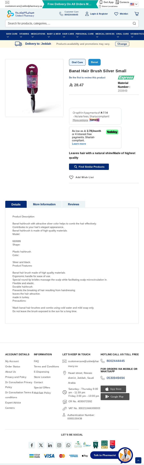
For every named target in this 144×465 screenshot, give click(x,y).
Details (16, 204)
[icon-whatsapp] (68, 445)
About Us (10, 371)
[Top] (138, 460)
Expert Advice (13, 402)
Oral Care (77, 62)
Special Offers (42, 387)
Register (103, 14)
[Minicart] (137, 14)
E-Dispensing (41, 371)
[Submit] (134, 22)
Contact (38, 382)
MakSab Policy (42, 392)
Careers (124, 2)
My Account (12, 361)
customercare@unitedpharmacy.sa (23, 6)
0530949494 (116, 378)
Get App (109, 2)
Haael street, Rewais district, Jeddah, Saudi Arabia (81, 378)
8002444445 (116, 361)
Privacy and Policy (15, 377)
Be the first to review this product (87, 77)
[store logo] (20, 14)
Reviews (73, 204)
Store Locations (109, 6)
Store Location (42, 377)
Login (93, 14)
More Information (44, 204)
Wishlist (124, 14)
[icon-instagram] (59, 445)
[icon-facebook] (31, 445)
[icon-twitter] (41, 445)
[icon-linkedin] (50, 445)
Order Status (12, 366)
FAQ (36, 361)
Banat (94, 62)
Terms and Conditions (46, 366)
